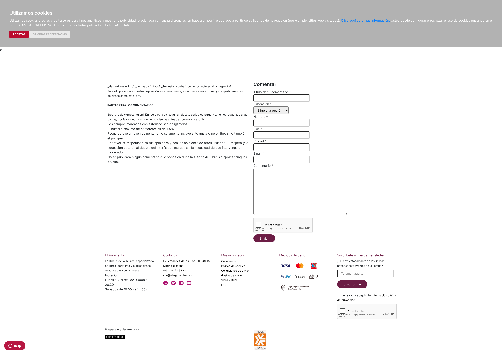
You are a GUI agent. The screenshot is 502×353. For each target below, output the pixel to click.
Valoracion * (262, 104)
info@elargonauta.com (177, 275)
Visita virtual (229, 280)
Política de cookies (233, 266)
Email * (258, 153)
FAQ (223, 284)
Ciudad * (259, 141)
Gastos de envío (231, 275)
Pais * (257, 129)
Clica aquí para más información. (365, 20)
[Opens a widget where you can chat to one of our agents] (14, 346)
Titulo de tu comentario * (272, 92)
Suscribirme (352, 284)
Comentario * (263, 166)
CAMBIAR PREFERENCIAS (50, 34)
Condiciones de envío (235, 270)
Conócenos (228, 261)
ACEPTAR (19, 34)
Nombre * (260, 117)
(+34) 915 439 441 (175, 270)
